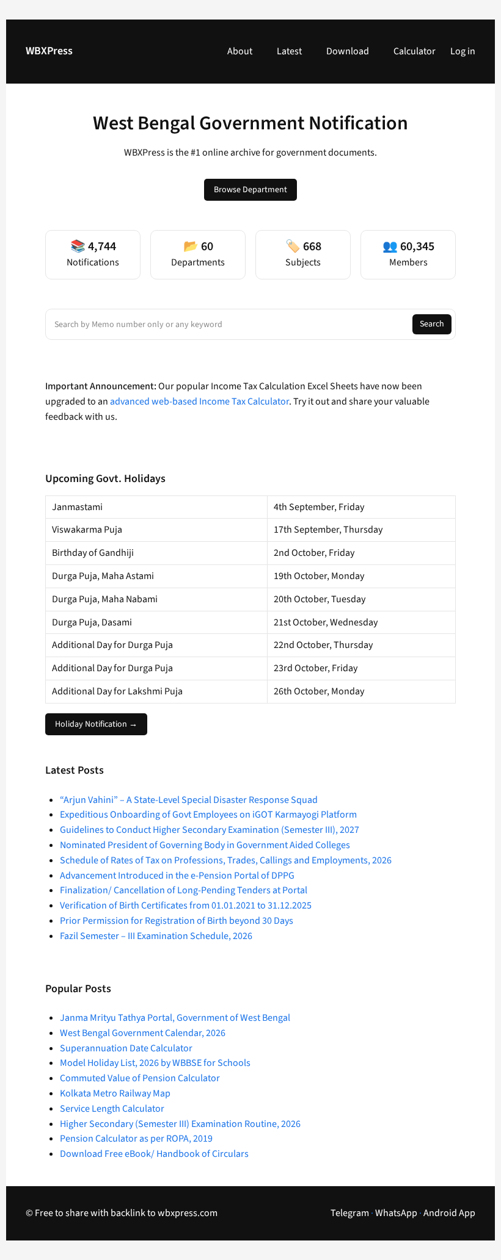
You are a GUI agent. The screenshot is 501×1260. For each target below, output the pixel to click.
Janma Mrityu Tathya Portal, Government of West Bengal (175, 1017)
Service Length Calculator (112, 1108)
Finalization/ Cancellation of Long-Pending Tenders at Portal (183, 890)
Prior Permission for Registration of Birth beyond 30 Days (176, 920)
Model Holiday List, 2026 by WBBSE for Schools (155, 1063)
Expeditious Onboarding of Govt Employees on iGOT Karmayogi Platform (208, 814)
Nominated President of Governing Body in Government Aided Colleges (205, 845)
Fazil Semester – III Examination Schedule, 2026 (156, 936)
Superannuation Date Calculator (126, 1048)
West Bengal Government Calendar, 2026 (142, 1033)
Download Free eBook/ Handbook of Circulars (154, 1154)
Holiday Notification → (96, 724)
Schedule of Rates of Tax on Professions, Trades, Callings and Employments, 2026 (226, 860)
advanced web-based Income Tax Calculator (199, 401)
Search (432, 324)
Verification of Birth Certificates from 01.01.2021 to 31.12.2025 (186, 905)
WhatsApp (396, 1213)
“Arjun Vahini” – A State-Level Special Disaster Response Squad (189, 800)
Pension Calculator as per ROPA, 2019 (136, 1138)
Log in (462, 51)
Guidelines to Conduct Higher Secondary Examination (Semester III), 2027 (209, 830)
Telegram (350, 1213)
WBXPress (49, 51)
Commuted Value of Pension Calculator (140, 1078)
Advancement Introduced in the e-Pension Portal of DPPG (177, 875)
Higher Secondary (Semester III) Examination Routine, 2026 (180, 1124)
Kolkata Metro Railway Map (115, 1093)
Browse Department (250, 190)
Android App (449, 1213)
